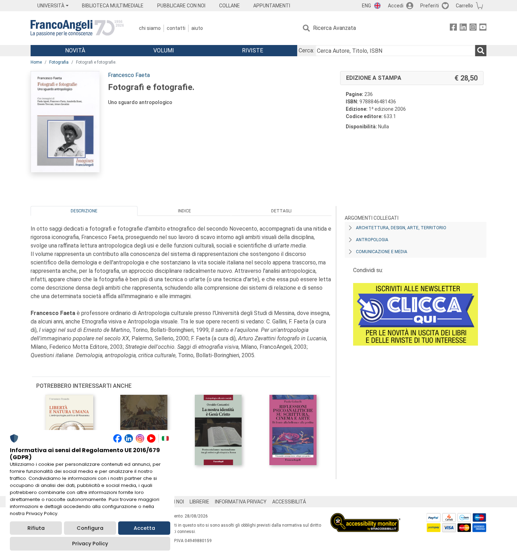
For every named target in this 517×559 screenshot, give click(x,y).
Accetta (144, 528)
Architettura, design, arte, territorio (401, 227)
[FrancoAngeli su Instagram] (473, 28)
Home (36, 62)
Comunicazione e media (381, 251)
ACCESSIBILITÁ (289, 502)
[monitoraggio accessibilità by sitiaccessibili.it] (365, 517)
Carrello (464, 5)
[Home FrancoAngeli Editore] (77, 28)
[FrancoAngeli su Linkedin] (463, 28)
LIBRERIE (199, 502)
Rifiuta (36, 528)
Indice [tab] (184, 210)
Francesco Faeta (129, 75)
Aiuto (197, 28)
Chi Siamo (150, 28)
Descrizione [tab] (84, 210)
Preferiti (429, 5)
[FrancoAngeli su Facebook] (453, 28)
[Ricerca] (480, 50)
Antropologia (372, 239)
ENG (366, 5)
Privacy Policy (90, 543)
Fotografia (59, 62)
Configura (90, 528)
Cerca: (306, 50)
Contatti (176, 28)
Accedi (395, 5)
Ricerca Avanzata (334, 28)
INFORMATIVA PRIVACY (241, 502)
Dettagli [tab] (281, 210)
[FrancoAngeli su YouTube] (482, 28)
